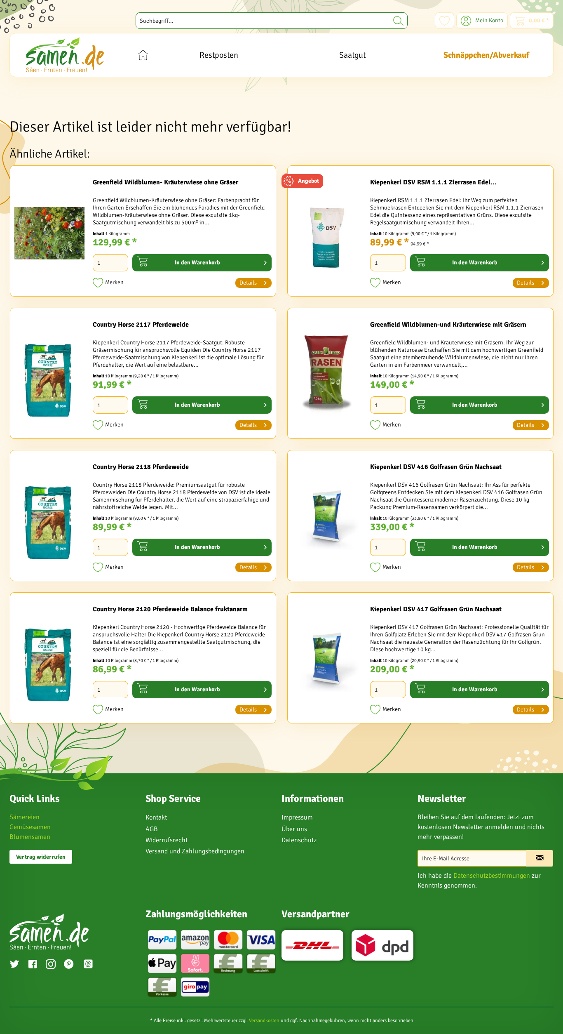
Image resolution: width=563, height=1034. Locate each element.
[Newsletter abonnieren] (539, 858)
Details (248, 282)
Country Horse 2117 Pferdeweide (141, 324)
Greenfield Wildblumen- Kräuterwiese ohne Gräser (165, 182)
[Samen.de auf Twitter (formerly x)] (14, 965)
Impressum (297, 817)
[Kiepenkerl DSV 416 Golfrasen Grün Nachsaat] (327, 517)
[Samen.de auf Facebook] (33, 965)
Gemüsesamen (30, 827)
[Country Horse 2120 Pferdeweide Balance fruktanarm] (49, 660)
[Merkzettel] (444, 20)
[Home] (143, 55)
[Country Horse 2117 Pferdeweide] (49, 375)
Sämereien (24, 817)
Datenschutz (299, 840)
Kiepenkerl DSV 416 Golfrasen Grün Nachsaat (436, 467)
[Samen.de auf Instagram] (51, 965)
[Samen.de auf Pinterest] (69, 965)
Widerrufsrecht (166, 840)
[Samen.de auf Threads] (92, 965)
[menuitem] (272, 20)
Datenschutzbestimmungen (491, 875)
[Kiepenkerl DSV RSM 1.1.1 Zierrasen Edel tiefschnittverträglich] (327, 233)
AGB (151, 829)
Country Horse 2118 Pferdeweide (141, 467)
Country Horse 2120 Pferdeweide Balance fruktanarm (170, 609)
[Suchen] (398, 20)
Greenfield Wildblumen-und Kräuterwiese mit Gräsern (448, 324)
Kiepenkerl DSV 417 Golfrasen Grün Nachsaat (436, 609)
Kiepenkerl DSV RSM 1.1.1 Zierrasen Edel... (433, 182)
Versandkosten (264, 1021)
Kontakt (156, 817)
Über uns (294, 829)
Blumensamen (29, 837)
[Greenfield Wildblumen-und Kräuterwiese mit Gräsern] (327, 375)
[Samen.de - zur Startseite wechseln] (65, 54)
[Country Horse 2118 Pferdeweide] (49, 517)
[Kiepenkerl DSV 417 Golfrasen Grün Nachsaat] (327, 660)
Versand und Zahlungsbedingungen (194, 851)
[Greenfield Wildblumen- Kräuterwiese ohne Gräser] (49, 233)
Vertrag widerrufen (41, 856)
